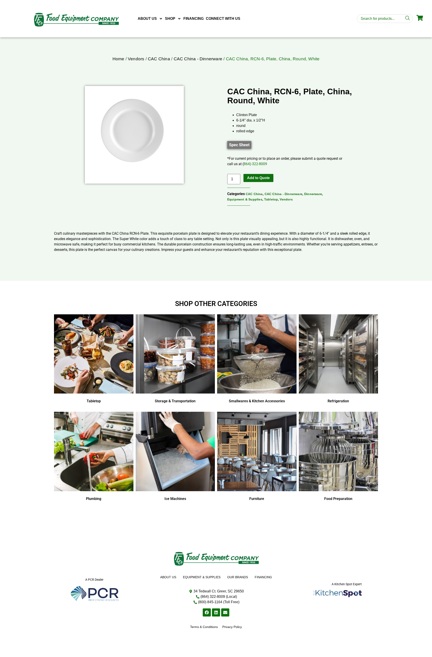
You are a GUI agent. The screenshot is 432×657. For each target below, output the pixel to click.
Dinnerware (313, 194)
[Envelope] (225, 612)
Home (118, 58)
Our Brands (237, 577)
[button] (239, 145)
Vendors (136, 58)
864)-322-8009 (255, 164)
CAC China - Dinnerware (198, 58)
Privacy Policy (232, 627)
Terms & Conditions (204, 627)
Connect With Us (223, 18)
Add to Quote (258, 178)
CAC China (159, 58)
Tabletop (271, 199)
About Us (147, 18)
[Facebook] (207, 612)
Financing (193, 18)
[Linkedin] (216, 612)
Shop (170, 18)
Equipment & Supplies (244, 199)
